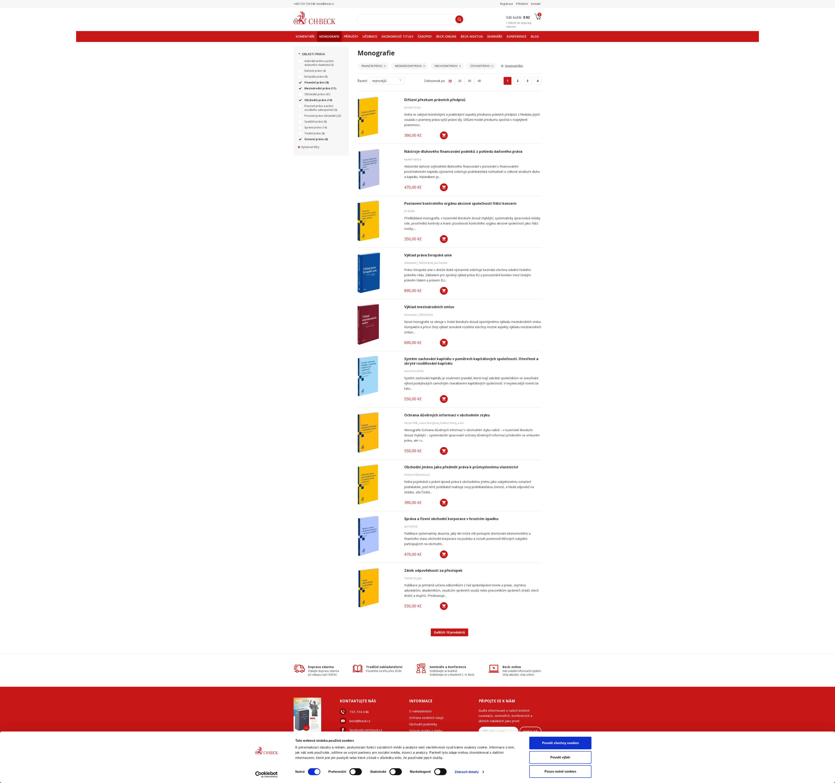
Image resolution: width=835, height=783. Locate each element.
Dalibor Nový (448, 423)
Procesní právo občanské (320, 116)
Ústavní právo (314, 139)
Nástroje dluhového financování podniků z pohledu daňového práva (463, 151)
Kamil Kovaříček (414, 371)
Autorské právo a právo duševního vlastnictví (319, 63)
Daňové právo (313, 71)
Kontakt (535, 4)
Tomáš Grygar (413, 578)
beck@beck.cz (359, 721)
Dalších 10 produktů (449, 632)
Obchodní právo (315, 100)
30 (469, 81)
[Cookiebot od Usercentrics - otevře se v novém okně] (266, 774)
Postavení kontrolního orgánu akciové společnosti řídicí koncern (460, 203)
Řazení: (362, 81)
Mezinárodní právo (317, 88)
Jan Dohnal (411, 526)
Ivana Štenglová (429, 423)
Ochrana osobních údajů (426, 718)
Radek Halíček (412, 159)
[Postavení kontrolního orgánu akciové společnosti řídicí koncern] (378, 220)
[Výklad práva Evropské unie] (378, 272)
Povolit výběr (560, 757)
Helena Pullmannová (416, 475)
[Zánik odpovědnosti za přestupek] (378, 587)
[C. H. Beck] (320, 18)
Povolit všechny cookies (560, 743)
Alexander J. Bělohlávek (418, 263)
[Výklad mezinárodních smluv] (378, 324)
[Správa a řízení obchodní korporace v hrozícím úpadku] (378, 536)
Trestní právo (312, 133)
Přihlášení (522, 4)
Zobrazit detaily (467, 772)
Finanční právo (314, 82)
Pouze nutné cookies (560, 771)
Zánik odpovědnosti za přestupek (433, 570)
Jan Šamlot (440, 263)
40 (479, 81)
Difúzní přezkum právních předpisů (435, 100)
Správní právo (313, 127)
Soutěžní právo (313, 121)
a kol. (461, 423)
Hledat (459, 19)
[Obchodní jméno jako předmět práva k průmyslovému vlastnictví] (378, 484)
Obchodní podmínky (423, 724)
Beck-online (512, 667)
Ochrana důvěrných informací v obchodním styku (447, 415)
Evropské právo (314, 76)
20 (459, 81)
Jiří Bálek (409, 211)
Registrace (506, 4)
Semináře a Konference (447, 667)
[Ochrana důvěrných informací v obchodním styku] (378, 432)
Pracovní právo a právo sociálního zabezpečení (318, 108)
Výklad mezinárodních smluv (429, 307)
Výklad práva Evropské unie (428, 255)
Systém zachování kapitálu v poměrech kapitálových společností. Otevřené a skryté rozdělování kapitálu (471, 361)
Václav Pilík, (411, 423)
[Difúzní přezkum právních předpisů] (378, 117)
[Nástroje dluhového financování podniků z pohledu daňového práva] (378, 169)
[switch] (355, 771)
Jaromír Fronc (412, 107)
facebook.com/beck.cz (365, 730)
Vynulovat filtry (310, 147)
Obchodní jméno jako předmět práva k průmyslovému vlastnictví (461, 467)
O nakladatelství (420, 711)
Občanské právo (314, 94)
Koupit (444, 135)
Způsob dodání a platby (425, 731)
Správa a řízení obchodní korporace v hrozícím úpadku (451, 519)
